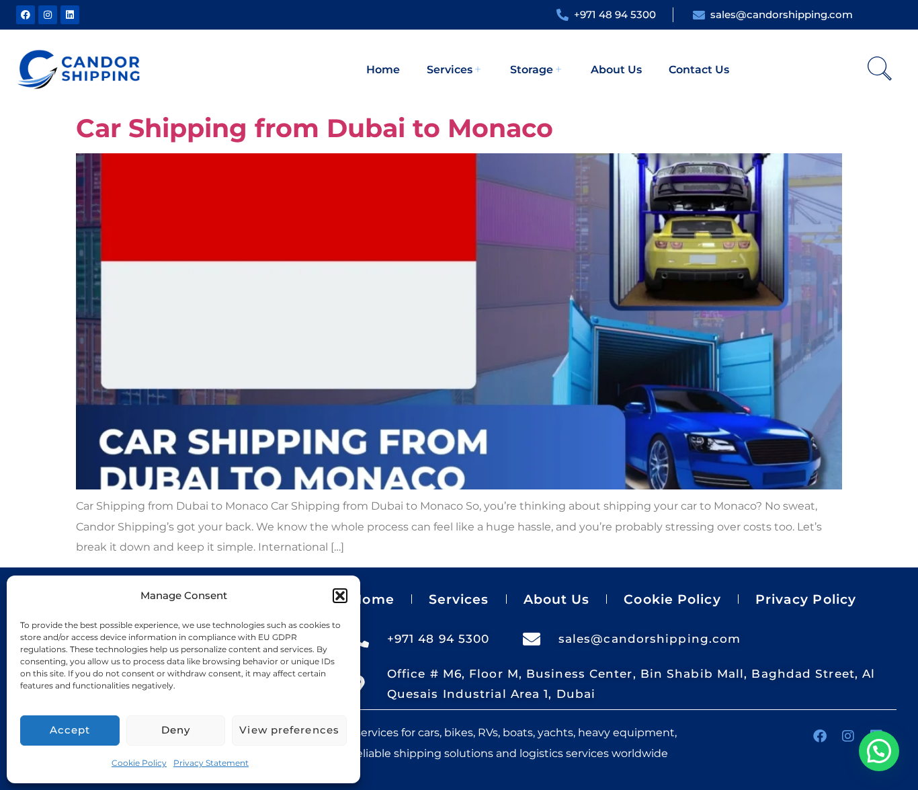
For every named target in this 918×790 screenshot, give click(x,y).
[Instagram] (47, 14)
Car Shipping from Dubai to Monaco (314, 128)
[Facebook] (25, 14)
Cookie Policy (139, 763)
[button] (340, 595)
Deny (175, 729)
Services (449, 69)
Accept (70, 729)
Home (383, 69)
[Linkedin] (69, 14)
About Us (616, 69)
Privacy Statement (211, 763)
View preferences (289, 729)
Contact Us (699, 69)
